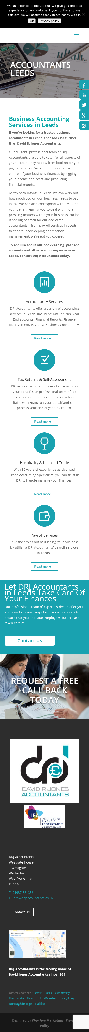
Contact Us (21, 912)
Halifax (40, 1004)
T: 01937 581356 (21, 892)
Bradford (34, 998)
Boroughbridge (20, 1004)
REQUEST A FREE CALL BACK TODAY (45, 690)
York (48, 993)
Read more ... (44, 338)
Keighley (68, 998)
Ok (32, 21)
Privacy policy (49, 21)
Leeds (38, 993)
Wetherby (62, 993)
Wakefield (52, 998)
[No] (83, 14)
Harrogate (16, 998)
